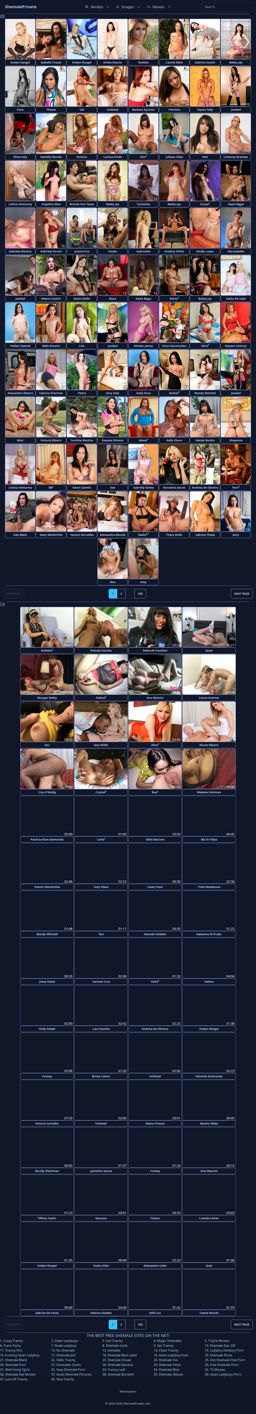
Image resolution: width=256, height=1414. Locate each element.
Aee (112, 487)
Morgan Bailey (47, 698)
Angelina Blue (51, 204)
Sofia (155, 981)
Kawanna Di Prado (209, 934)
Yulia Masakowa (209, 887)
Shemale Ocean (119, 1359)
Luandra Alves (209, 1217)
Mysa (112, 298)
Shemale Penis (170, 1364)
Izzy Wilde (101, 745)
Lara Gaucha (101, 1028)
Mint (20, 440)
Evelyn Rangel (20, 62)
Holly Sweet (47, 1028)
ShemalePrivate (21, 6)
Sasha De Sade (236, 298)
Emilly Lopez (205, 251)
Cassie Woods (209, 1312)
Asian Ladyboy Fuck (173, 1354)
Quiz (209, 1264)
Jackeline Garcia (101, 1170)
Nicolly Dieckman (47, 1170)
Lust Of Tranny (16, 1378)
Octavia (82, 157)
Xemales (114, 1349)
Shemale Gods (117, 1344)
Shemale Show (221, 1354)
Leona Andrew (209, 698)
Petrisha (174, 109)
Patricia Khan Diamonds (47, 839)
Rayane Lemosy (236, 346)
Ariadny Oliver (174, 251)
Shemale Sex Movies (20, 1373)
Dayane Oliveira (112, 440)
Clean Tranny (168, 1349)
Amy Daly (112, 393)
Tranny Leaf (116, 1368)
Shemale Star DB (222, 1344)
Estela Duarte (112, 62)
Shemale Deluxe (171, 1373)
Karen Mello (82, 298)
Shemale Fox (168, 1359)
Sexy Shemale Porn (70, 1368)
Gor (47, 745)
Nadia (143, 534)
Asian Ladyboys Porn (225, 1373)
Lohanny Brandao (236, 157)
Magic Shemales (169, 1340)
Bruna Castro (101, 1076)
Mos (113, 582)
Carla (101, 839)
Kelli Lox (155, 1312)
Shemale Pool (15, 1364)
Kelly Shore (174, 440)
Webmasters (128, 1390)
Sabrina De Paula (47, 1312)
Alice (205, 345)
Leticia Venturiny (20, 204)
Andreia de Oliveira (205, 487)
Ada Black (20, 535)
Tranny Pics (13, 1349)
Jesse (209, 650)
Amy (236, 535)
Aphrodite (143, 251)
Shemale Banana (120, 1364)
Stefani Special (20, 346)
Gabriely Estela (143, 487)
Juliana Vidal (174, 157)
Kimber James (143, 346)
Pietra (82, 393)
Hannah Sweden (155, 934)
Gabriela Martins (20, 251)
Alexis (143, 440)
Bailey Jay (235, 62)
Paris (20, 109)
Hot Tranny (114, 1340)
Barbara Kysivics (143, 109)
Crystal (101, 792)
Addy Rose (143, 393)
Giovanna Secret (174, 487)
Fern (236, 487)
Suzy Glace (101, 887)
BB (51, 487)
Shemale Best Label (122, 1354)
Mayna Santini (51, 298)
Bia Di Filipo (209, 839)
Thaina (155, 1217)
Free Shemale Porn (224, 1364)
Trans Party (12, 1344)
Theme (51, 109)
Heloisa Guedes (101, 1312)
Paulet (112, 251)
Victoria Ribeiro (51, 440)
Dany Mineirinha (51, 535)
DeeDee (143, 62)
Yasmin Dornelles (82, 535)
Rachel (174, 393)
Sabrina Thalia (205, 535)
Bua (155, 792)
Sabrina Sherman (51, 393)
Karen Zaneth (82, 487)
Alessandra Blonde (112, 535)
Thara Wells (174, 535)
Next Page (241, 594)
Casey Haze (155, 887)
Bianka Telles (209, 1123)
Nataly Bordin (205, 440)
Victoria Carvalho (47, 1123)
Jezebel (236, 109)
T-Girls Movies (218, 1340)
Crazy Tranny (13, 1340)
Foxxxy (47, 1076)
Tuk (81, 109)
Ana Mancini (155, 698)
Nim (205, 157)
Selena (101, 697)
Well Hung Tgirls (17, 1368)
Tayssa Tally (205, 109)
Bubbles (47, 650)
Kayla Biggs (236, 204)
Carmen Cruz (101, 981)
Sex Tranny (165, 1344)
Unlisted (112, 109)
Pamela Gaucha (101, 650)
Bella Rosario (51, 346)
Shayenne (236, 440)
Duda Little (101, 1264)
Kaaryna (101, 1217)
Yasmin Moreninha (47, 887)
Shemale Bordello (121, 1373)
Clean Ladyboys (66, 1340)
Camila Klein (174, 62)
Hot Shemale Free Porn (227, 1359)
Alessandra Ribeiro (20, 393)
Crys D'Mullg (47, 792)
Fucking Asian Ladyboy (22, 1354)
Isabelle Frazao (51, 62)
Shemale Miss (169, 1368)
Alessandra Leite (155, 1264)
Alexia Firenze (155, 1123)
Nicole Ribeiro (209, 745)
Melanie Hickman (209, 792)
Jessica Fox (81, 251)
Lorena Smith (112, 157)
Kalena (209, 981)
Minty (174, 298)
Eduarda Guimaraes (209, 1076)
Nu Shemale (65, 1349)
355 (140, 594)
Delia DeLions (155, 839)
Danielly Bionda (51, 157)
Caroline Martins (81, 440)
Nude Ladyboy (65, 1344)
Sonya (205, 204)
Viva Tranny (65, 1378)
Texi (101, 934)
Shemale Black (16, 1359)
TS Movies (217, 1368)
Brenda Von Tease (82, 204)
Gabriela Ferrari (51, 251)
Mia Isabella (236, 251)
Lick (82, 346)
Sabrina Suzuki (205, 62)
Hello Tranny (65, 1359)
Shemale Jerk (66, 1354)
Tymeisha (143, 204)
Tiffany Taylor (47, 1217)
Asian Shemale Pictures (74, 1373)
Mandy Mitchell (205, 393)
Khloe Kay (20, 157)
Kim (143, 157)
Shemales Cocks (68, 1364)
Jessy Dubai (47, 981)
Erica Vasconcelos (174, 346)
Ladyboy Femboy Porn (227, 1349)
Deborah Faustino (155, 650)
